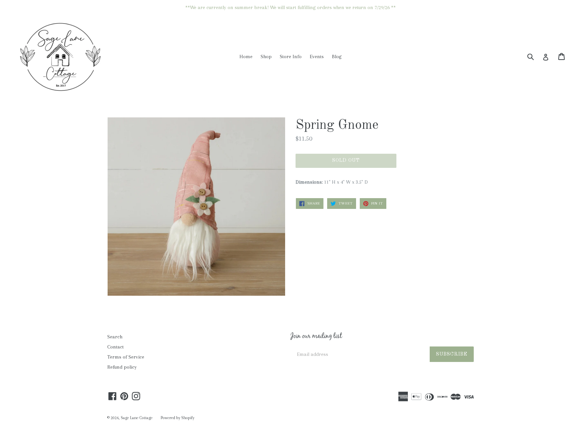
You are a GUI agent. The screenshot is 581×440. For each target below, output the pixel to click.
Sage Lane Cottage (137, 417)
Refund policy (122, 367)
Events (317, 56)
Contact (115, 347)
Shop (266, 56)
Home (246, 56)
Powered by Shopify (177, 417)
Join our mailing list (316, 337)
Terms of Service (125, 357)
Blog (337, 56)
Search (114, 337)
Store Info (291, 56)
